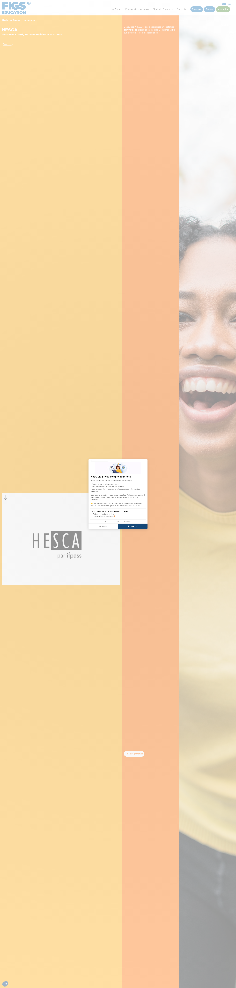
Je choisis (103, 526)
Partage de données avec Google (104, 514)
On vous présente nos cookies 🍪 (104, 516)
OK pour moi (132, 526)
